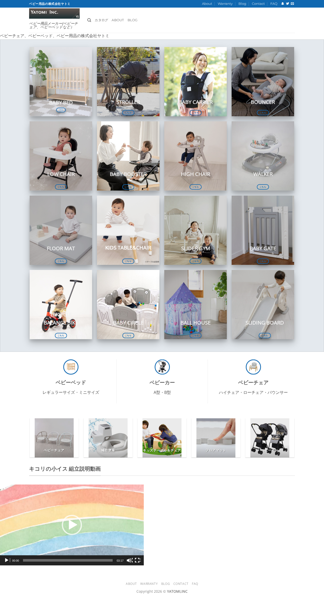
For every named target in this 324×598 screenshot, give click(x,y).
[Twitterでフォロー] (287, 4)
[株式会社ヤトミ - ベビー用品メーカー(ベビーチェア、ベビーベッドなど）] (54, 13)
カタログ (101, 20)
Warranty (225, 4)
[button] (72, 525)
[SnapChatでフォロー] (282, 4)
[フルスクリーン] (138, 560)
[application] (72, 525)
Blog (242, 4)
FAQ (273, 4)
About (207, 4)
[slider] (68, 560)
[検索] (89, 20)
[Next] (294, 440)
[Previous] (30, 440)
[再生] (7, 560)
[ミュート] (130, 560)
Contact (258, 4)
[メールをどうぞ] (292, 4)
